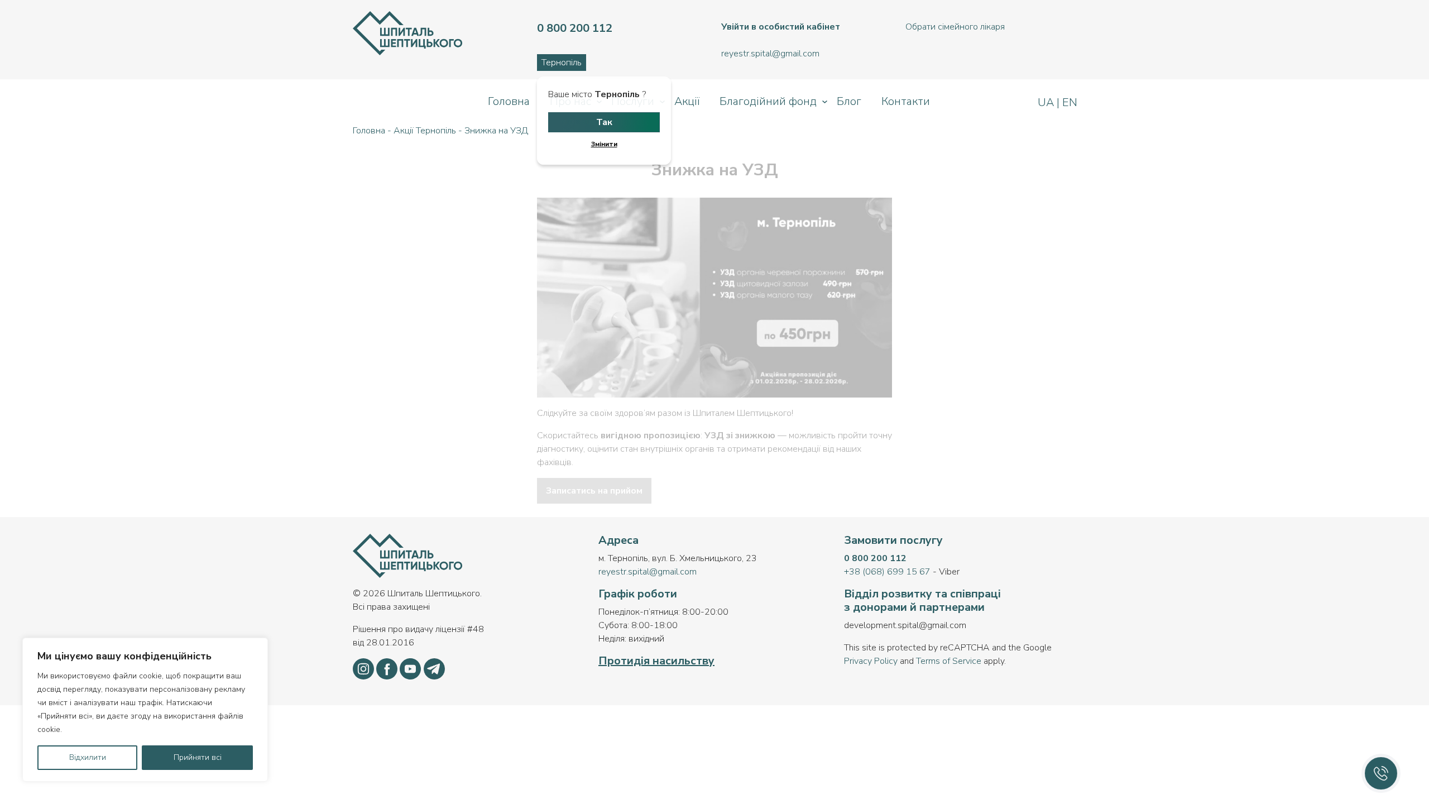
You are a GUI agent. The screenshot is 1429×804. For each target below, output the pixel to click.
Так (604, 122)
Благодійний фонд (768, 101)
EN (1068, 102)
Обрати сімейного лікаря (955, 27)
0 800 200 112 (875, 558)
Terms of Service (948, 661)
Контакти (905, 101)
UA (1047, 102)
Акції (686, 101)
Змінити (604, 144)
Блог (849, 101)
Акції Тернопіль (425, 131)
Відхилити (87, 757)
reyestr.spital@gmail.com (647, 572)
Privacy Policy (871, 661)
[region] (145, 710)
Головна (509, 101)
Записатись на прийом (594, 491)
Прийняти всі (198, 757)
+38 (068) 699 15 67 (887, 572)
